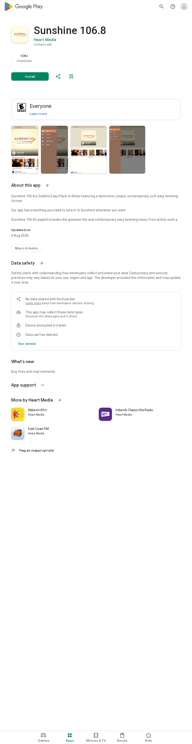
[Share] (58, 76)
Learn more (38, 114)
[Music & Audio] (26, 248)
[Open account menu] (184, 6)
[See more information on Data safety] (41, 263)
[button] (24, 150)
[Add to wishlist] (71, 76)
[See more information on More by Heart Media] (59, 400)
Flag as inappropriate (32, 450)
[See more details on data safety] (27, 343)
